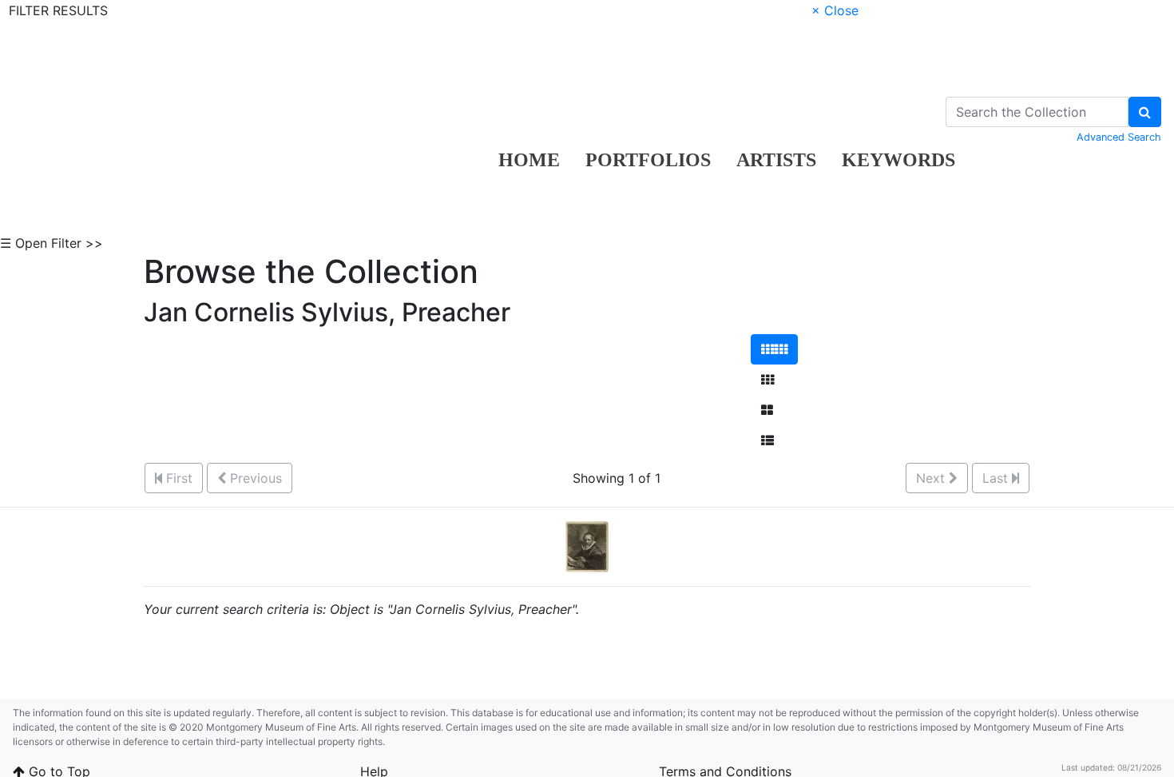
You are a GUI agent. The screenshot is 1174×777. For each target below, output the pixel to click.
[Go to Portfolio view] (767, 410)
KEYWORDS (898, 159)
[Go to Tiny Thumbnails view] (774, 349)
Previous (254, 478)
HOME (529, 159)
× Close (835, 10)
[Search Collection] (1144, 112)
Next (932, 478)
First (177, 478)
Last (997, 478)
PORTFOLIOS (648, 159)
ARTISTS (776, 159)
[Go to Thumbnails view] (767, 380)
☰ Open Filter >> (51, 243)
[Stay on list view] (767, 440)
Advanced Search (1119, 137)
